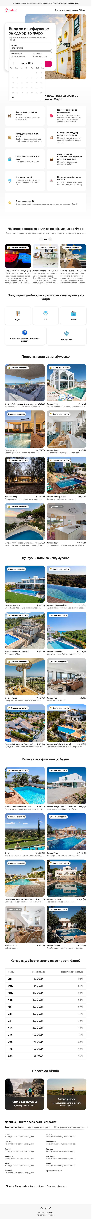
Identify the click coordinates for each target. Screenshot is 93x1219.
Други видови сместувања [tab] (39, 1127)
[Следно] (50, 239)
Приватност (41, 1215)
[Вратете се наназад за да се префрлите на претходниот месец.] (13, 63)
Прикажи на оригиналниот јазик (66, 3)
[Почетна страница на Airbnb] (11, 10)
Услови (51, 1215)
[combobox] (30, 47)
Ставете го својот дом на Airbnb (70, 10)
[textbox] (19, 56)
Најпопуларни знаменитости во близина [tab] (70, 1127)
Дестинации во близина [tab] (14, 1127)
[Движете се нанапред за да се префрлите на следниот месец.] (41, 63)
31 (13, 97)
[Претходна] (41, 239)
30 (41, 93)
